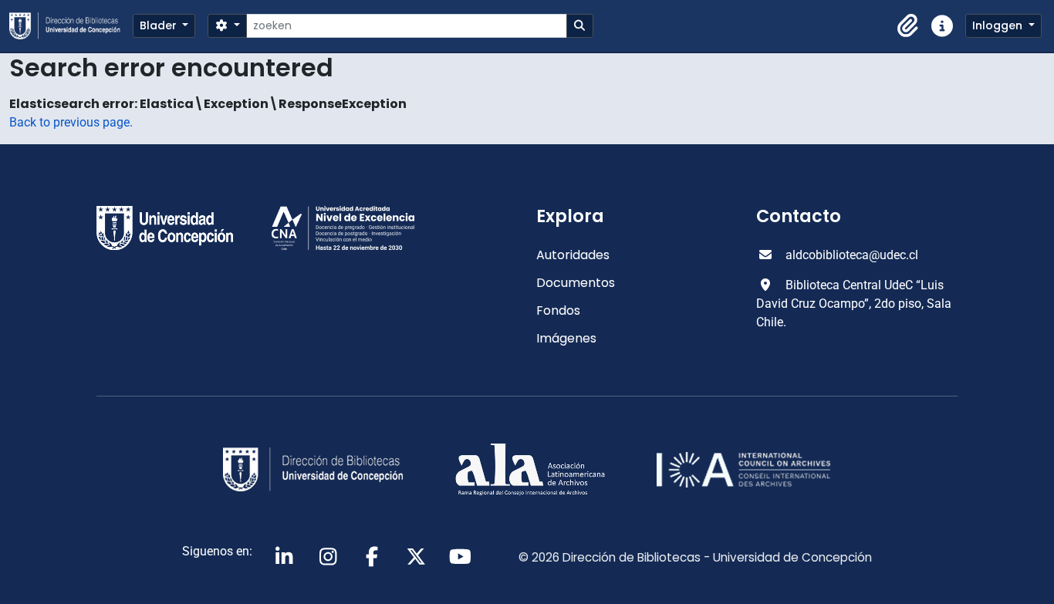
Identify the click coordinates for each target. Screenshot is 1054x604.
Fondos (558, 310)
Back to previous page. (71, 122)
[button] (908, 26)
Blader (160, 25)
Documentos (575, 283)
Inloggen (998, 25)
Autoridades (573, 255)
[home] (71, 26)
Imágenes (566, 338)
